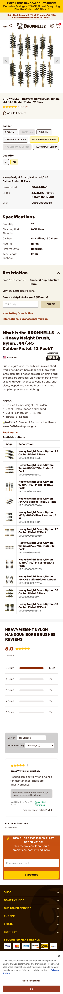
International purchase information (25, 318)
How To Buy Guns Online (18, 313)
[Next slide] (57, 60)
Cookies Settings (31, 981)
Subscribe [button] (31, 874)
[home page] (31, 26)
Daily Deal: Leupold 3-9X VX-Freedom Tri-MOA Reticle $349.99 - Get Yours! (31, 16)
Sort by (12, 738)
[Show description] (11, 432)
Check (51, 304)
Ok (31, 989)
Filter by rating (16, 745)
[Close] (59, 955)
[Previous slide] (6, 60)
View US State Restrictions (19, 290)
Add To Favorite (16, 113)
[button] (5, 25)
